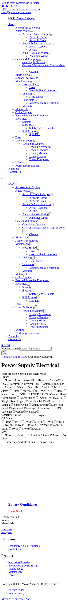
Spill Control (29, 131)
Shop (11, 24)
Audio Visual (22, 30)
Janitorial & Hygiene (26, 77)
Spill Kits (34, 134)
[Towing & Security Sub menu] (44, 144)
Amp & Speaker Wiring (35, 52)
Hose (32, 87)
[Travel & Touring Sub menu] (36, 141)
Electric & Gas (23, 74)
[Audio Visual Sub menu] (31, 31)
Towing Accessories (40, 146)
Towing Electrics (38, 149)
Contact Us (14, 171)
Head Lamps (36, 96)
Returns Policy (16, 593)
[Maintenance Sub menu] (30, 81)
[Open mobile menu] (2, 178)
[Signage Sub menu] (32, 125)
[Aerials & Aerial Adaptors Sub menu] (52, 44)
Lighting (27, 93)
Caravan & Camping (26, 59)
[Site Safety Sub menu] (28, 119)
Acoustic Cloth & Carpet (36, 34)
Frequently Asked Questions (24, 545)
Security (26, 121)
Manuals (27, 106)
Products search (10, 348)
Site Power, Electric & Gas (23, 565)
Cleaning (34, 71)
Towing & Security (32, 143)
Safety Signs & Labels (41, 128)
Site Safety (21, 118)
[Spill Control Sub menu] (37, 132)
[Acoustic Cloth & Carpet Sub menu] (51, 35)
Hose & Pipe (29, 84)
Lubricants (28, 99)
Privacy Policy (16, 589)
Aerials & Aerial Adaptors (36, 43)
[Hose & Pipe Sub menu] (37, 85)
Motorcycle (21, 109)
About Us (13, 168)
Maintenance (22, 81)
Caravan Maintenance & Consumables (43, 65)
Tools (18, 137)
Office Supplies (23, 112)
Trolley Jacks (15, 568)
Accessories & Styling (27, 27)
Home (4, 356)
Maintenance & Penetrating (44, 102)
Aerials (33, 49)
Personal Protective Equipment (32, 115)
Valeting (19, 162)
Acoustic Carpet (38, 37)
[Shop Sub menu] (15, 24)
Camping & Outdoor (33, 62)
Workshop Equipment (27, 165)
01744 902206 (9, 6)
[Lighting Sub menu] (33, 94)
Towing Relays (37, 156)
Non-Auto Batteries (19, 562)
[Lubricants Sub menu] (35, 100)
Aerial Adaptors (38, 46)
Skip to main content (12, 2)
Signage (26, 124)
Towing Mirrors (38, 153)
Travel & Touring (25, 140)
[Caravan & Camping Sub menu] (39, 60)
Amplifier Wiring (38, 55)
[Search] (4, 353)
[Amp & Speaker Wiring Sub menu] (49, 53)
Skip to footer (31, 2)
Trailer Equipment (39, 159)
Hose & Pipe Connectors (43, 90)
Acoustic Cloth (37, 40)
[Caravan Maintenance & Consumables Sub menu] (23, 69)
